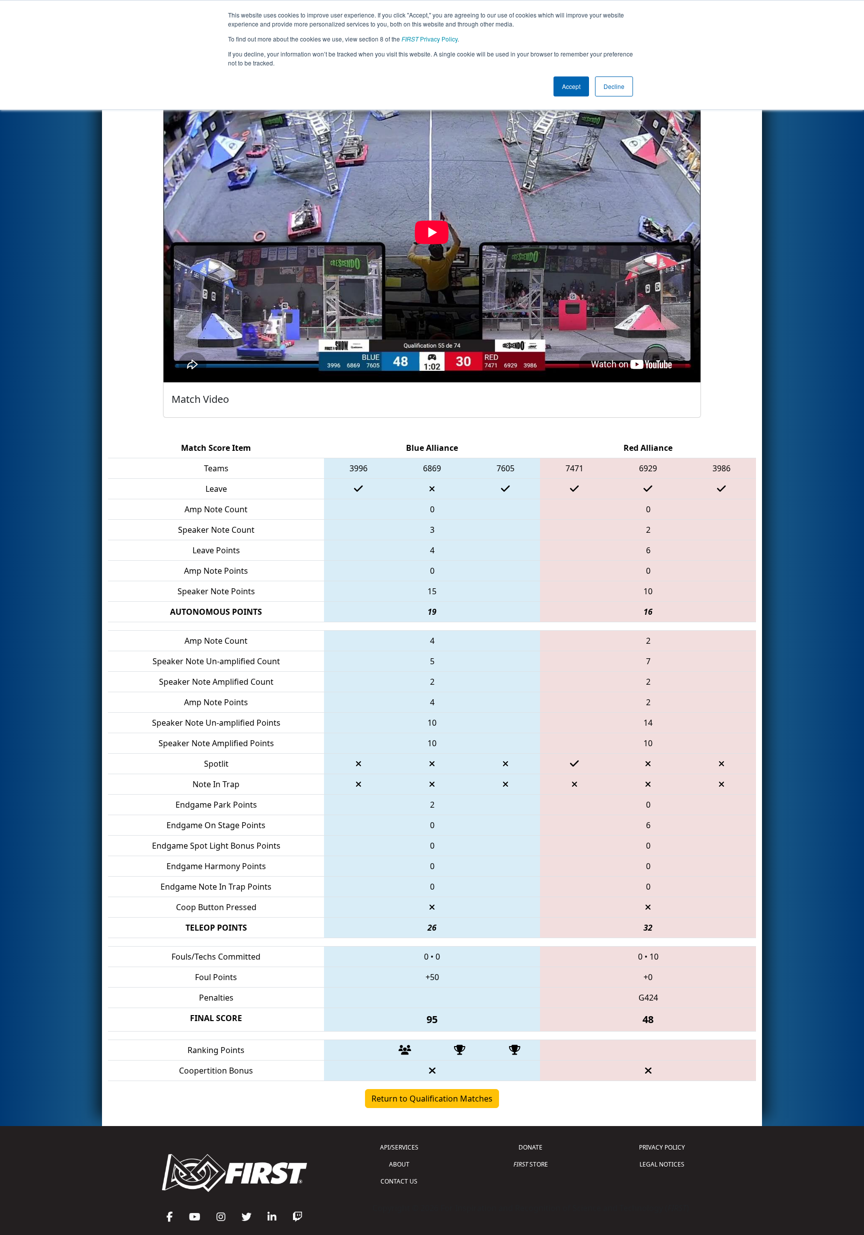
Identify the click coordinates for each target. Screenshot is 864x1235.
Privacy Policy (430, 38)
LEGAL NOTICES (662, 1164)
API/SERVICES (399, 1147)
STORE (531, 1164)
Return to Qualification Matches (432, 1098)
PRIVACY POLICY (662, 1147)
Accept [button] (571, 86)
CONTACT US (399, 1181)
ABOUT (399, 1164)
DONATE (530, 1147)
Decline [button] (614, 86)
